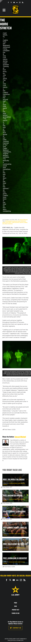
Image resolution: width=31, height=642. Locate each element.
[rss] (22, 2)
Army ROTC (8, 222)
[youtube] (14, 2)
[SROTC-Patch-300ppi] (15, 6)
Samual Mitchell (24, 219)
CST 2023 (4, 223)
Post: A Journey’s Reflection (14, 511)
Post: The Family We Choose (14, 479)
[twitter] (11, 2)
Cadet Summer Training (17, 222)
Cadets (25, 222)
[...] (4, 213)
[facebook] (8, 2)
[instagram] (19, 2)
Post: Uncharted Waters (12, 495)
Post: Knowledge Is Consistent (15, 558)
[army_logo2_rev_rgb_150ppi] (15, 586)
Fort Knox (10, 223)
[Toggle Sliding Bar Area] (1, 1)
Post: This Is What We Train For (15, 544)
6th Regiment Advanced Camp (12, 221)
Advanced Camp (13, 483)
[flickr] (17, 2)
